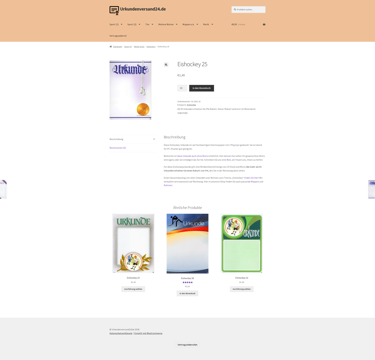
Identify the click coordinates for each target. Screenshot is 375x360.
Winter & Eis (139, 46)
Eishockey (151, 46)
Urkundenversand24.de (143, 9)
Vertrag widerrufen (187, 344)
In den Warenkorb (202, 88)
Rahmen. (168, 185)
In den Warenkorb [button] (187, 293)
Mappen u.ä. (188, 24)
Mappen (255, 181)
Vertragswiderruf (118, 35)
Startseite (117, 46)
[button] (166, 64)
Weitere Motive (166, 24)
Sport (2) (131, 24)
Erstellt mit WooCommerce (148, 333)
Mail (229, 159)
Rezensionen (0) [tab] (118, 147)
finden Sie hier (251, 177)
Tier (147, 24)
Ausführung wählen (133, 289)
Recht (206, 24)
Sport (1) (114, 24)
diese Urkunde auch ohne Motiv (192, 155)
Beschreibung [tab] (116, 139)
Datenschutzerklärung (121, 333)
